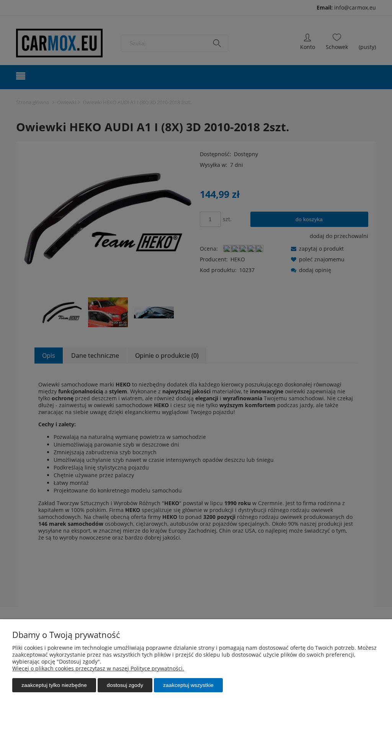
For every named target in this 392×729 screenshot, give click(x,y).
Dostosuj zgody (125, 685)
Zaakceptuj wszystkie (188, 685)
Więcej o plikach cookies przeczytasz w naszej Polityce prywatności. (98, 668)
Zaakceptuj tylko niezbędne (54, 685)
